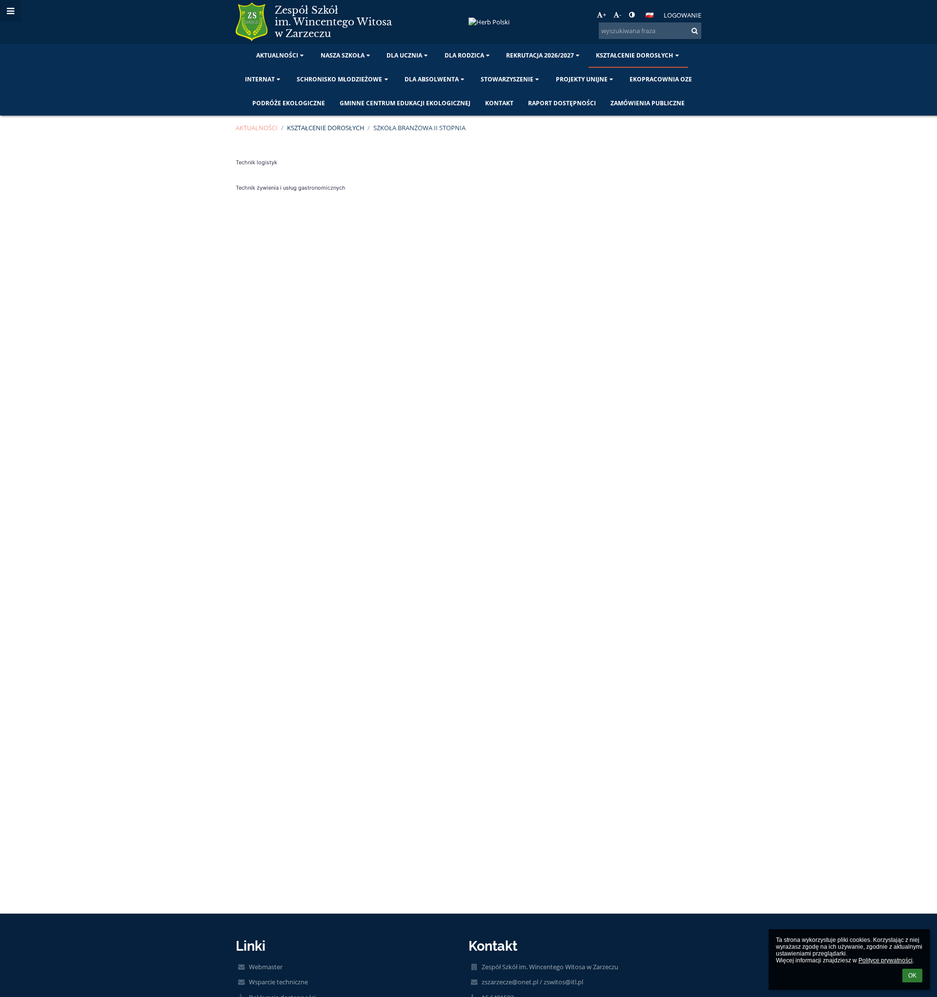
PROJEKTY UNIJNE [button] (582, 79)
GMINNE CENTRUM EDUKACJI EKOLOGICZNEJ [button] (405, 103)
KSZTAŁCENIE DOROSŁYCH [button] (634, 55)
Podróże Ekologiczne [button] (288, 103)
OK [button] (912, 975)
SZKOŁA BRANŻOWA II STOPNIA (419, 127)
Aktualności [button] (277, 55)
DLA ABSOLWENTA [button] (432, 79)
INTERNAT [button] (260, 79)
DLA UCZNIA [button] (404, 55)
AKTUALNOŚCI (257, 127)
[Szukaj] (694, 31)
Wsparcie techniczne (278, 981)
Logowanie (682, 15)
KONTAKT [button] (499, 103)
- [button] (620, 14)
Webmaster (266, 966)
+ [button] (604, 14)
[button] (632, 14)
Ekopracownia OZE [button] (661, 79)
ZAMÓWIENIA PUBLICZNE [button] (648, 103)
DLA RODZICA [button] (464, 55)
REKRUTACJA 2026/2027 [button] (540, 55)
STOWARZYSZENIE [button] (507, 79)
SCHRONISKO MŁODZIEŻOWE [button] (339, 79)
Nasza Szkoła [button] (343, 55)
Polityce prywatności (885, 960)
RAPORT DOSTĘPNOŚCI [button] (562, 103)
